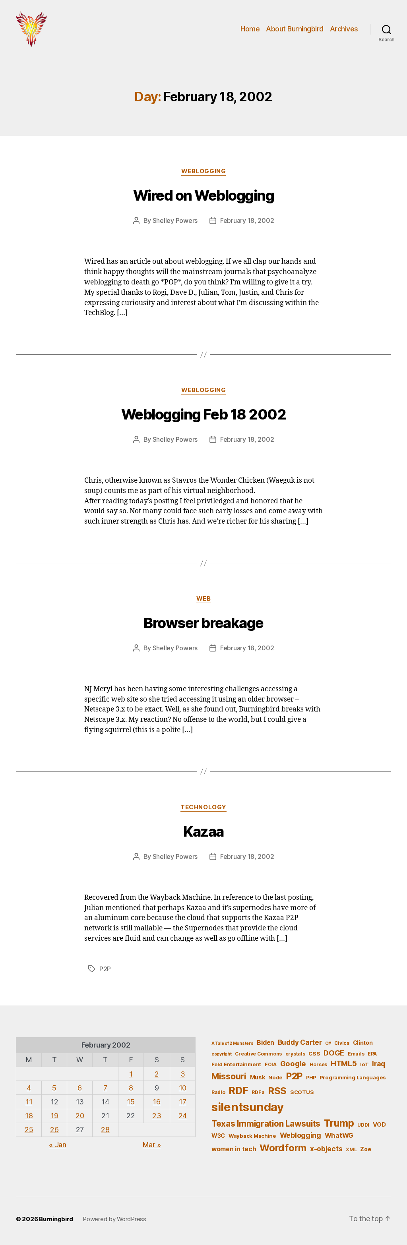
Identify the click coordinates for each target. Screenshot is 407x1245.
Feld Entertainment (236, 1064)
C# (328, 1043)
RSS (277, 1090)
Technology (203, 807)
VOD (379, 1124)
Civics (341, 1043)
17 (182, 1102)
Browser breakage (203, 623)
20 (80, 1116)
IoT (364, 1064)
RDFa (258, 1092)
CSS (314, 1053)
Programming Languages (353, 1077)
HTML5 (344, 1063)
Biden (265, 1042)
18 (29, 1116)
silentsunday (247, 1107)
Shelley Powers (175, 220)
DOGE (334, 1052)
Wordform (283, 1148)
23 (156, 1116)
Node (275, 1077)
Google (293, 1063)
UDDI (363, 1125)
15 (130, 1102)
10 (182, 1088)
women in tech (233, 1149)
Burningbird (56, 1219)
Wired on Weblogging (203, 195)
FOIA (271, 1064)
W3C (218, 1135)
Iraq (378, 1063)
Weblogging (203, 171)
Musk (257, 1077)
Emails (356, 1054)
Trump (339, 1123)
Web (203, 598)
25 (29, 1129)
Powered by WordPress (114, 1219)
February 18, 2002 (247, 220)
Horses (318, 1064)
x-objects (326, 1148)
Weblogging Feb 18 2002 (203, 414)
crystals (295, 1054)
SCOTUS (302, 1092)
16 (156, 1102)
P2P (105, 969)
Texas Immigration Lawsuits (265, 1124)
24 (182, 1116)
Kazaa (203, 831)
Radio (218, 1092)
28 (105, 1129)
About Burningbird (295, 29)
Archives (344, 29)
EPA (372, 1054)
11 (28, 1102)
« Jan (57, 1145)
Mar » (152, 1145)
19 (54, 1116)
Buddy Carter (300, 1042)
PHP (311, 1078)
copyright (221, 1054)
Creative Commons (258, 1054)
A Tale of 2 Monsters (232, 1043)
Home (250, 29)
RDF (238, 1090)
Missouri (228, 1076)
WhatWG (339, 1135)
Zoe (365, 1149)
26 (54, 1129)
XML (351, 1149)
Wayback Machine (252, 1136)
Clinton (363, 1042)
